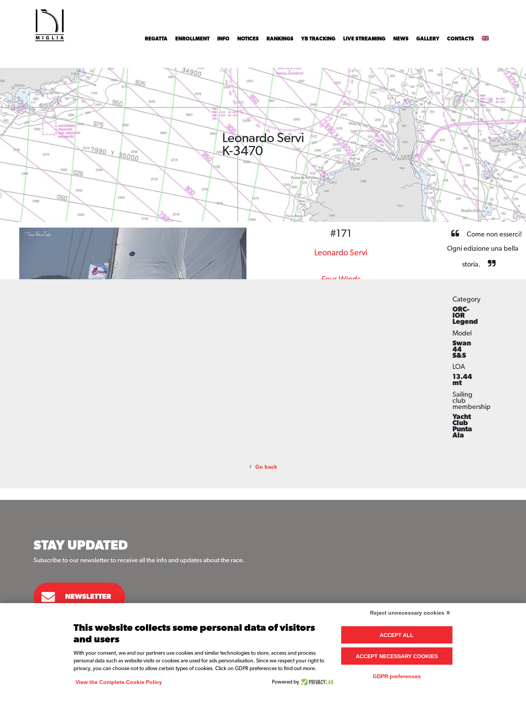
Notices (248, 39)
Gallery (427, 39)
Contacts (460, 39)
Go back (266, 467)
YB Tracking (318, 39)
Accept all (397, 635)
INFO (223, 39)
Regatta (156, 39)
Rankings (279, 39)
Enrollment (192, 39)
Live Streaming (364, 39)
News (401, 39)
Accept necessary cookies (397, 656)
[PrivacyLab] (316, 682)
